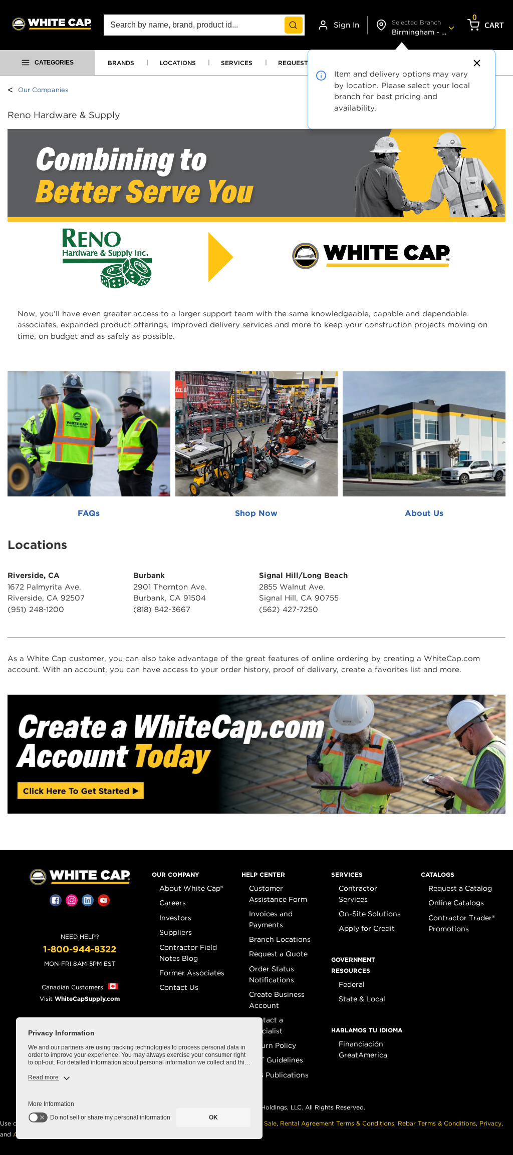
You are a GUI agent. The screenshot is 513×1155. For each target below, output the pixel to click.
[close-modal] (475, 63)
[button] (175, 874)
